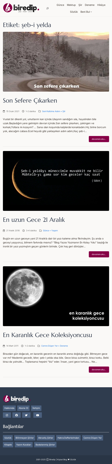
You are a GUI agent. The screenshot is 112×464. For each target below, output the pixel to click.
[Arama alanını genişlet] (47, 8)
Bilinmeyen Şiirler (25, 437)
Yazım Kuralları (23, 444)
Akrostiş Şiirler (45, 437)
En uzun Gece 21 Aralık (34, 220)
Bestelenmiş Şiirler (45, 444)
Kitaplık (8, 444)
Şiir (63, 111)
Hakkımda (9, 408)
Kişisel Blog (62, 459)
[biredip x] (26, 415)
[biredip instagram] (7, 415)
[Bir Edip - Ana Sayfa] (21, 8)
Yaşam (54, 230)
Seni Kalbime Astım (51, 111)
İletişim (36, 408)
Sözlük (7, 437)
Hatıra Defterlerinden (68, 437)
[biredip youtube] (37, 415)
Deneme (64, 345)
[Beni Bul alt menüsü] (91, 11)
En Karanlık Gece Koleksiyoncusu (47, 335)
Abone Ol (23, 408)
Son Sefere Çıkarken (30, 100)
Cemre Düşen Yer (49, 345)
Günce (46, 230)
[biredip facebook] (16, 415)
